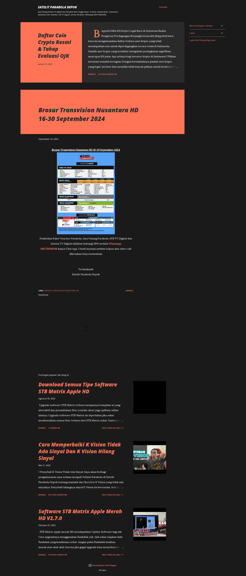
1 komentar (54, 428)
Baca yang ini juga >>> (113, 428)
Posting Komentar (107, 74)
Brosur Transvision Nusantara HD (62, 290)
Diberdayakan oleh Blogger (104, 565)
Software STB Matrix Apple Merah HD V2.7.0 (80, 515)
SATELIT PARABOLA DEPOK (57, 7)
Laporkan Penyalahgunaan (202, 40)
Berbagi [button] (92, 74)
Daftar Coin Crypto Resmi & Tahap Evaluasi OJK (54, 45)
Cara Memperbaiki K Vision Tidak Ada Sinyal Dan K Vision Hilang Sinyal (79, 451)
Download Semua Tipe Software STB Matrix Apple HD (77, 388)
